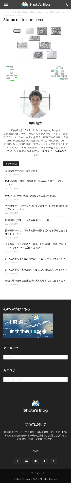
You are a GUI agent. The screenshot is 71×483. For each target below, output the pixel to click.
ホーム (6, 12)
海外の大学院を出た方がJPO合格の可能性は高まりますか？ (36, 269)
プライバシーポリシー (40, 473)
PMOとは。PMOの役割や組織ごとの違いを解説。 (31, 195)
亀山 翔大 (35, 123)
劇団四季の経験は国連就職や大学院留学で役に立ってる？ (35, 280)
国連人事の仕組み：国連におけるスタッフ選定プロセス (37, 12)
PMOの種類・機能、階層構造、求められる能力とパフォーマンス (35, 183)
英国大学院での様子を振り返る (21, 171)
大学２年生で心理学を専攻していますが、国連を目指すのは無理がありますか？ (36, 208)
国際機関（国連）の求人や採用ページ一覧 (27, 220)
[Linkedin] (26, 461)
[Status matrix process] (35, 61)
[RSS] (44, 461)
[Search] (66, 4)
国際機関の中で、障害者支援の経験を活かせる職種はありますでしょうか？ (36, 232)
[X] (53, 461)
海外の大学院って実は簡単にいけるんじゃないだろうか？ (35, 258)
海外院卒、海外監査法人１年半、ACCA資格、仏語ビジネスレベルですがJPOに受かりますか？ (36, 246)
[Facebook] (17, 461)
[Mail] (35, 461)
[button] (5, 4)
